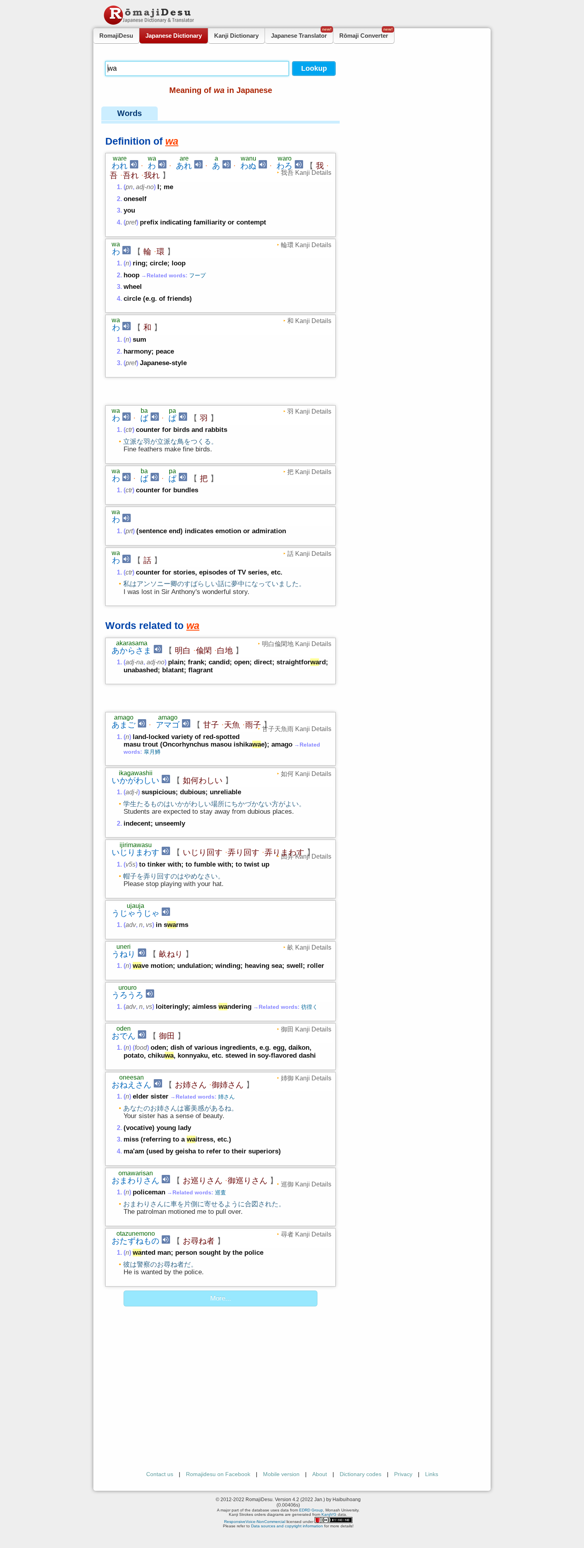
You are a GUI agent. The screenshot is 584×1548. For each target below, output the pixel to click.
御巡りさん (247, 1180)
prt (129, 531)
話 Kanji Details (309, 553)
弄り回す (243, 852)
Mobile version (281, 1474)
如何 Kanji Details (306, 773)
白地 (225, 650)
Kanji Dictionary (236, 35)
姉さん (226, 1096)
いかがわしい (135, 780)
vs (149, 924)
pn (129, 187)
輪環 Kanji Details (306, 244)
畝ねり (171, 954)
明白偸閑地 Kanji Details (296, 643)
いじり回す (202, 852)
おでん (123, 1035)
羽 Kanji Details (309, 411)
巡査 (220, 1192)
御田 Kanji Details (306, 1029)
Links (431, 1474)
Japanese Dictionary (173, 35)
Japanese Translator (301, 33)
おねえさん (131, 1084)
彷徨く (309, 1007)
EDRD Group (311, 1510)
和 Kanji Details (309, 320)
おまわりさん (135, 1180)
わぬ (248, 165)
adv (131, 924)
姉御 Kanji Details (306, 1078)
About (319, 1474)
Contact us (159, 1474)
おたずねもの (135, 1240)
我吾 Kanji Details (306, 172)
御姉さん (228, 1084)
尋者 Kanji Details (306, 1234)
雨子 (253, 724)
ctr (129, 429)
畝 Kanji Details (309, 947)
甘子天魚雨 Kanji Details (296, 728)
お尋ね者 (199, 1240)
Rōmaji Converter (366, 33)
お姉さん (191, 1084)
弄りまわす (284, 852)
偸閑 (204, 650)
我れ (152, 175)
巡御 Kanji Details (306, 1184)
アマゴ (168, 724)
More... (220, 1298)
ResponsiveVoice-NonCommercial (254, 1521)
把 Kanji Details (309, 471)
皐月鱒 (152, 752)
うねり (123, 954)
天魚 (232, 724)
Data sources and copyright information (287, 1526)
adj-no (145, 187)
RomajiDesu (116, 35)
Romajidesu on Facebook (218, 1474)
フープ (197, 275)
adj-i (132, 792)
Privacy (403, 1474)
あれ (184, 165)
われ (120, 165)
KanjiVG (328, 1514)
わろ (284, 165)
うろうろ (127, 995)
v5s (130, 864)
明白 (183, 650)
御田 (167, 1035)
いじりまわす (135, 852)
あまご (123, 724)
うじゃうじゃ (135, 913)
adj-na (134, 662)
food (141, 1047)
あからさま (131, 650)
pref (131, 222)
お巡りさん (202, 1180)
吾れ (131, 175)
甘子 (211, 724)
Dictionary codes (360, 1474)
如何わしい (202, 780)
